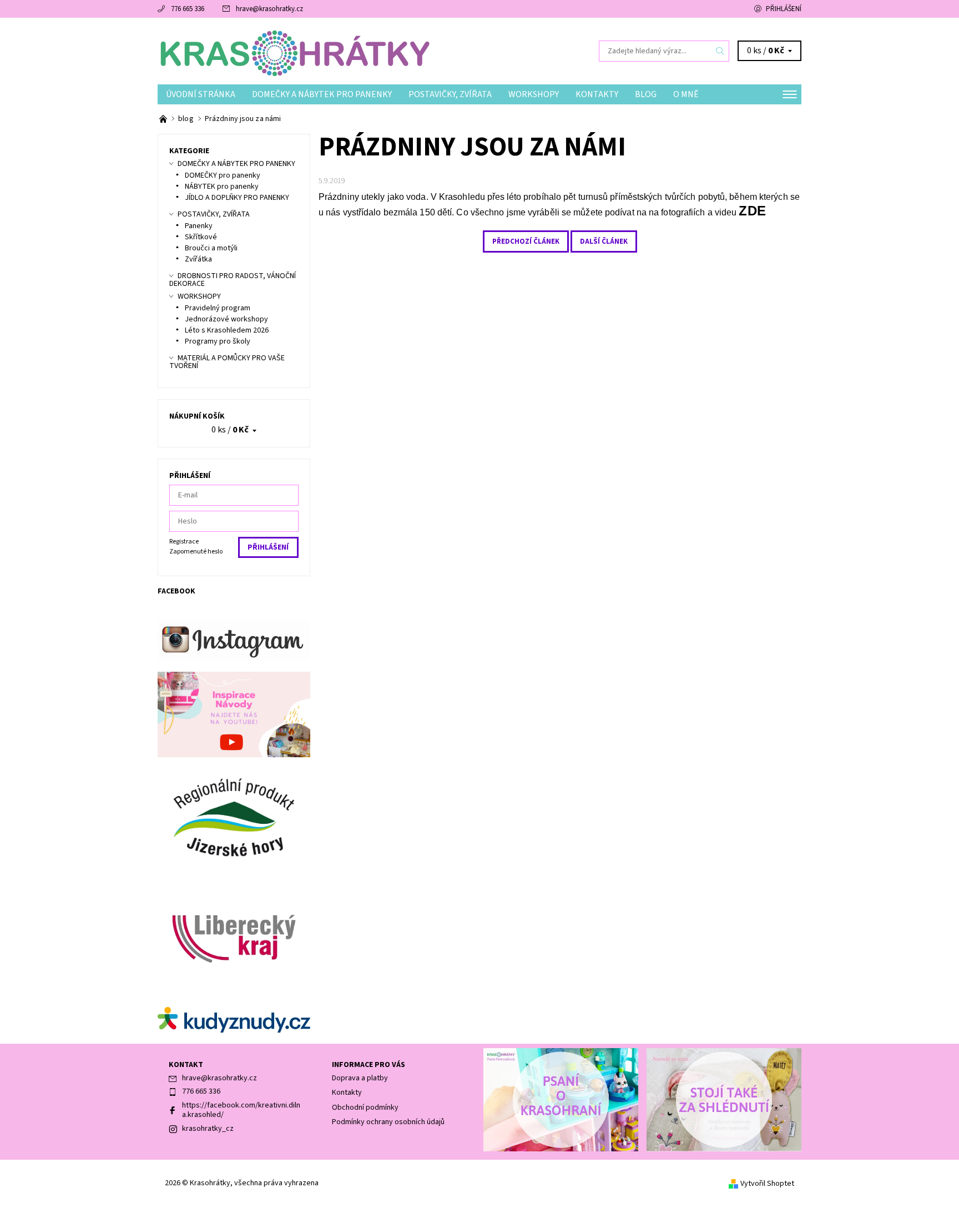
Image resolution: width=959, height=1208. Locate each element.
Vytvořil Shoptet (767, 1183)
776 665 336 (187, 9)
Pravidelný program (217, 308)
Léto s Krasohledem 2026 (227, 330)
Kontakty (597, 94)
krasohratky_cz (208, 1128)
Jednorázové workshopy (226, 319)
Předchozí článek (525, 241)
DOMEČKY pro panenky (222, 175)
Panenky (199, 225)
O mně (686, 94)
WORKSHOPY (533, 94)
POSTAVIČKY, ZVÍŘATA (450, 94)
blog (646, 94)
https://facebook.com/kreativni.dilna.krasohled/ (241, 1110)
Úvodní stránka (200, 94)
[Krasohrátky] (294, 50)
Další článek (604, 241)
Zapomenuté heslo (196, 551)
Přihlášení (783, 9)
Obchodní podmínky (365, 1107)
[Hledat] (720, 51)
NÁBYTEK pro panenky (222, 186)
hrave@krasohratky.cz (269, 9)
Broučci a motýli (211, 248)
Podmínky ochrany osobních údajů (388, 1122)
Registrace (184, 541)
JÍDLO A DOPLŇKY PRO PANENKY (237, 197)
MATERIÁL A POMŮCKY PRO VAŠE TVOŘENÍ (227, 362)
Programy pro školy (217, 341)
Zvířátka (198, 259)
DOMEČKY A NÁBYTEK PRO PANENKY (322, 94)
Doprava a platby (360, 1078)
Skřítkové (201, 237)
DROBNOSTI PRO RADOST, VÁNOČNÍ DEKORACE (232, 279)
